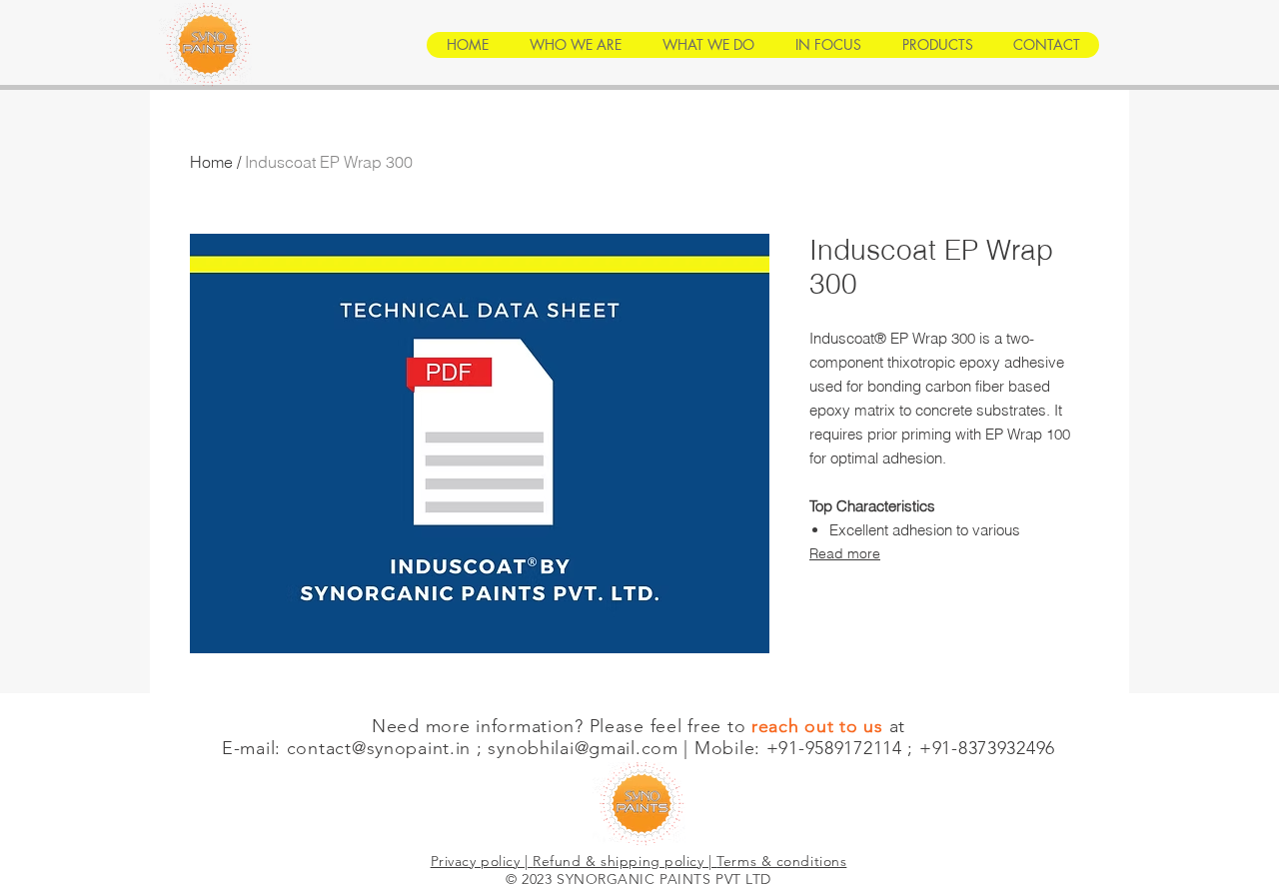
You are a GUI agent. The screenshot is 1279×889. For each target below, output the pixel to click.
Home (211, 162)
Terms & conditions (781, 861)
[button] (575, 45)
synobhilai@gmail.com (582, 748)
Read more (844, 553)
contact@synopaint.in (379, 748)
